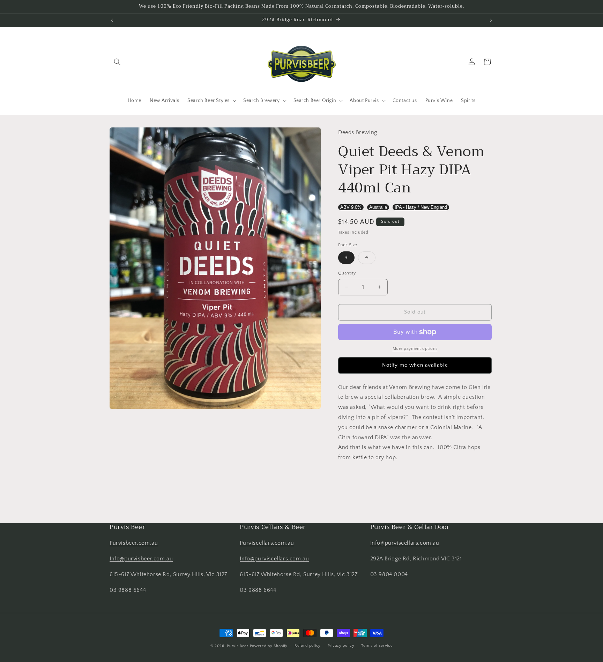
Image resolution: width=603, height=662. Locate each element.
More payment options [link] (415, 348)
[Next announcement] (491, 20)
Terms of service (377, 645)
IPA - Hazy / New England (421, 207)
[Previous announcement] (112, 20)
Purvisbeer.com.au (134, 543)
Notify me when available (415, 365)
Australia (378, 207)
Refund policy (308, 645)
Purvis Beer (237, 646)
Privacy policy (341, 645)
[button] (117, 61)
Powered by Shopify (269, 646)
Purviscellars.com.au (267, 543)
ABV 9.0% (351, 207)
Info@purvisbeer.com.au (141, 559)
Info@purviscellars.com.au (274, 559)
